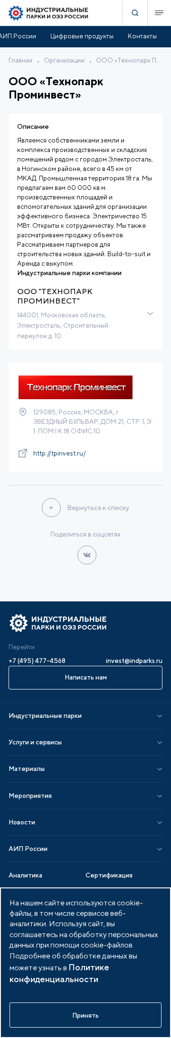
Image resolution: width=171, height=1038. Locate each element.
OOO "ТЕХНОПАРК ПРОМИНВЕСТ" (55, 296)
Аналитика (25, 875)
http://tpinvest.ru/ (59, 453)
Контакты (142, 36)
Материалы (27, 768)
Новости (22, 822)
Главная (20, 60)
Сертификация (109, 875)
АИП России (28, 848)
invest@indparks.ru (134, 660)
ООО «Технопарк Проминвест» (129, 60)
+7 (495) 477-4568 (37, 660)
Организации (64, 60)
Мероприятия (30, 795)
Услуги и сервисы (35, 742)
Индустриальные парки (45, 715)
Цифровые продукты (82, 36)
